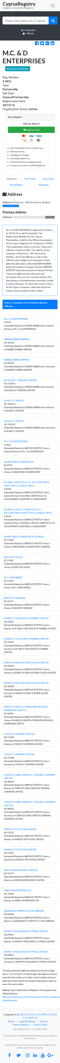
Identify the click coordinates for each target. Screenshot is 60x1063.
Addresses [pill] (11, 178)
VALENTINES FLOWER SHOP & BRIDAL (24, 536)
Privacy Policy (41, 1024)
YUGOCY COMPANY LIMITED (19, 734)
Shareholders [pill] (16, 185)
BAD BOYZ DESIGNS (14, 598)
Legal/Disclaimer (27, 1021)
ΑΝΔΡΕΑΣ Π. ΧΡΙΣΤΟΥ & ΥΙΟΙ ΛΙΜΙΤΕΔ (24, 911)
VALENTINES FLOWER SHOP (19, 462)
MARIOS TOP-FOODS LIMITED (20, 829)
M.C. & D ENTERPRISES (16, 319)
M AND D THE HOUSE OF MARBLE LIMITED (26, 618)
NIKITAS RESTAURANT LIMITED (21, 870)
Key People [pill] (30, 178)
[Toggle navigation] (52, 5)
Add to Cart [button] (33, 129)
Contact (44, 1021)
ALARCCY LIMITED (14, 400)
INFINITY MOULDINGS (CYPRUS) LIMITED (26, 931)
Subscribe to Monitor (18, 68)
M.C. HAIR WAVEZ (13, 577)
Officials (30, 33)
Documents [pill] (48, 178)
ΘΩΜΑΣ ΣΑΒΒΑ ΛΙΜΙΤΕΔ (17, 339)
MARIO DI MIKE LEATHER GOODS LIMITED (26, 662)
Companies (30, 30)
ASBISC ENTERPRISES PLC (18, 890)
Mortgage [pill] (44, 185)
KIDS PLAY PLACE (13, 557)
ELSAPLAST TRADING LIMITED (20, 380)
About (11, 1021)
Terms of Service (20, 1024)
